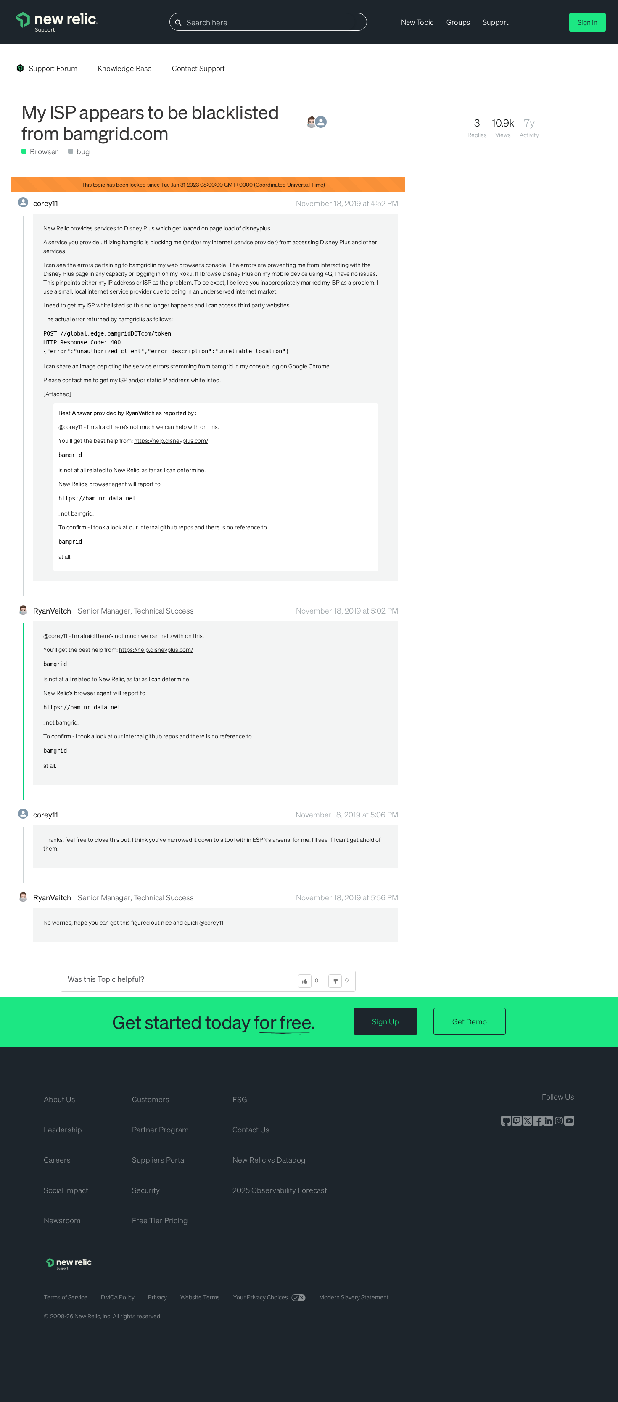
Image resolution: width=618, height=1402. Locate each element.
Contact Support (198, 68)
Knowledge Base (125, 68)
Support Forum (53, 68)
